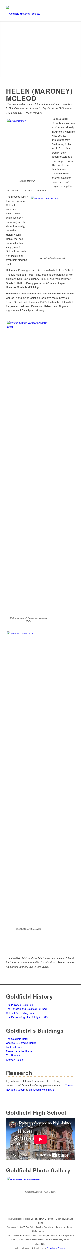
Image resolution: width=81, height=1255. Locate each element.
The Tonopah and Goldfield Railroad (26, 1009)
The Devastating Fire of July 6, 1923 (27, 1017)
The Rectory (13, 1055)
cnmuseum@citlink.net (42, 1089)
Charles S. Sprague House (21, 1043)
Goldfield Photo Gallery (38, 1170)
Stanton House (14, 1059)
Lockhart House (15, 1047)
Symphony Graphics (57, 1248)
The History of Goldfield (19, 1004)
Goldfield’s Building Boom (20, 1013)
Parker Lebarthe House (19, 1051)
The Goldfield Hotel (17, 1039)
